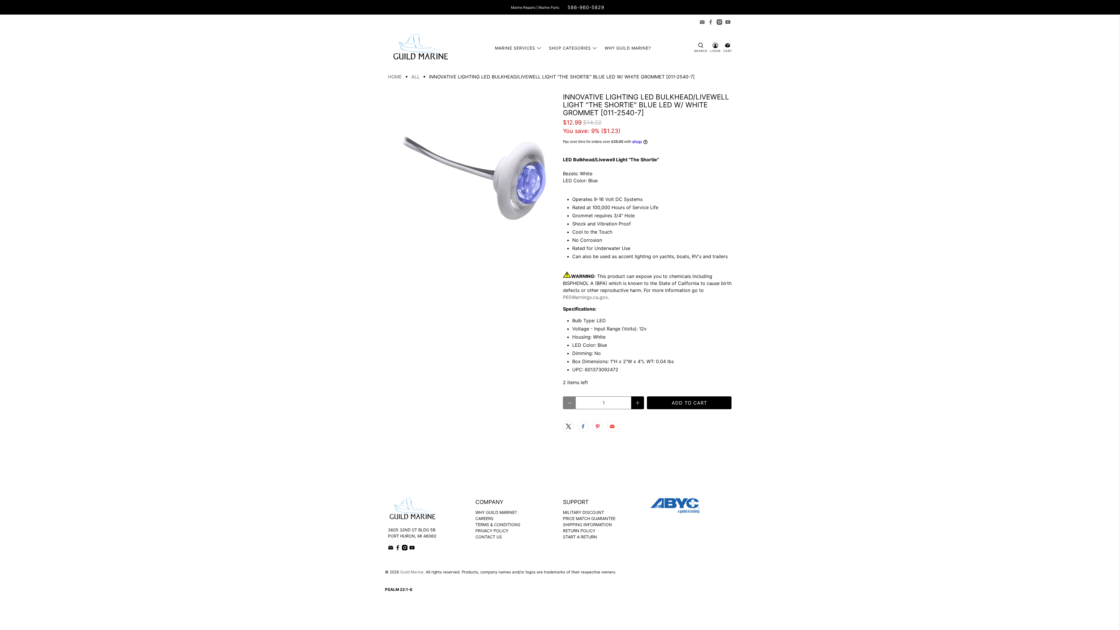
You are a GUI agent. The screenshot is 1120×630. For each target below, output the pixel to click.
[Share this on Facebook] (583, 426)
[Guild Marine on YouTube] (728, 22)
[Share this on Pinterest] (597, 426)
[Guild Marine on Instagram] (719, 22)
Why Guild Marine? (628, 48)
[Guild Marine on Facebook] (710, 22)
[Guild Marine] (420, 48)
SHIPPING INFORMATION (587, 524)
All (415, 76)
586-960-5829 (586, 7)
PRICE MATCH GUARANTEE (589, 518)
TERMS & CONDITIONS (497, 524)
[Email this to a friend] (612, 426)
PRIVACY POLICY (491, 530)
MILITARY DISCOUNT (583, 512)
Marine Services (515, 48)
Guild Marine (412, 572)
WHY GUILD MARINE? (496, 512)
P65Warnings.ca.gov (585, 297)
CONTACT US (488, 536)
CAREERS (484, 518)
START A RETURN (580, 536)
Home (395, 76)
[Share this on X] (568, 426)
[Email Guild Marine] (702, 22)
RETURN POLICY (579, 530)
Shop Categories (570, 48)
